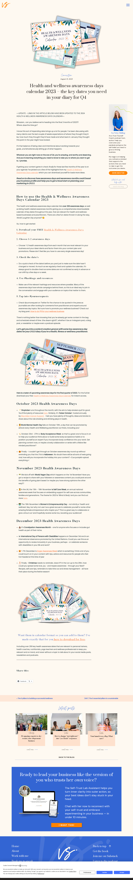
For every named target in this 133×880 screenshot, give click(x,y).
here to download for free (69, 639)
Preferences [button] (41, 873)
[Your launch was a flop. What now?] (101, 723)
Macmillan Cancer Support (32, 416)
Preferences (87, 872)
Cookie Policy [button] (72, 871)
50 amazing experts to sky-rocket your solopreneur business (31, 738)
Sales (66, 733)
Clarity (31, 733)
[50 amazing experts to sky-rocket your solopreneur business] (31, 723)
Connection (66, 75)
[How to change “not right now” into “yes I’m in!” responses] (66, 723)
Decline (104, 872)
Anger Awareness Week (47, 551)
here (45, 413)
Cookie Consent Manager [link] (10, 865)
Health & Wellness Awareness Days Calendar (52, 396)
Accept (122, 872)
